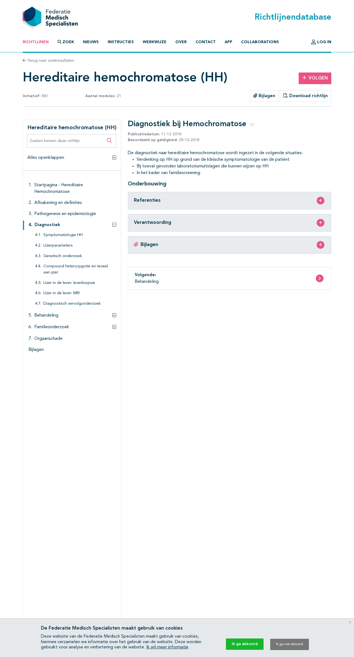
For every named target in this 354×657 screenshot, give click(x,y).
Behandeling (46, 315)
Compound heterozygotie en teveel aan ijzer (75, 269)
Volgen (318, 78)
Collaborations (260, 42)
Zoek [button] (68, 42)
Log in (323, 42)
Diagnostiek (47, 225)
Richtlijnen (36, 42)
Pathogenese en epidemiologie (65, 214)
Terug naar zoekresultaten (50, 61)
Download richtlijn (308, 96)
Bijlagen (266, 96)
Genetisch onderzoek (62, 256)
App (228, 42)
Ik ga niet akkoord (289, 644)
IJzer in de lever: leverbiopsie (69, 283)
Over (181, 42)
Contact (206, 42)
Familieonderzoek (51, 327)
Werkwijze (154, 42)
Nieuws (91, 42)
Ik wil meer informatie (167, 647)
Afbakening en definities (58, 203)
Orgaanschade (48, 339)
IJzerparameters (58, 246)
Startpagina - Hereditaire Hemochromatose (58, 188)
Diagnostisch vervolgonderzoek (72, 304)
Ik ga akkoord (245, 644)
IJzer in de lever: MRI (61, 293)
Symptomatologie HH (63, 235)
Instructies (121, 42)
